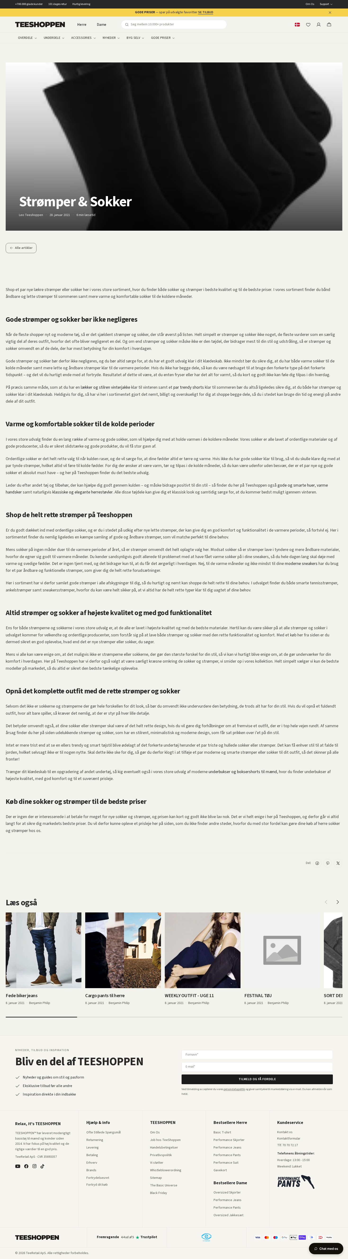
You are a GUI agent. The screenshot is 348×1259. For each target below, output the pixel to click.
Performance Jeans (227, 1148)
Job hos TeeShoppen (165, 1140)
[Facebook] (26, 1166)
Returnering (94, 1140)
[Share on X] (338, 863)
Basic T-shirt (222, 1133)
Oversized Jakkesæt (228, 1215)
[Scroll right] (337, 902)
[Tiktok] (42, 1166)
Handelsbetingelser (164, 1148)
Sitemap (156, 1178)
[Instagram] (34, 1166)
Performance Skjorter (229, 1140)
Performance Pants (227, 1155)
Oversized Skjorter (227, 1193)
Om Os (310, 4)
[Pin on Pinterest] (327, 863)
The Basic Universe (163, 1186)
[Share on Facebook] (317, 863)
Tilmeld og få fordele (257, 1079)
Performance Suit (226, 1163)
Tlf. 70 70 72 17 (287, 1145)
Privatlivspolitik (161, 1155)
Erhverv (91, 1162)
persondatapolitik (234, 1089)
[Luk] (330, 12)
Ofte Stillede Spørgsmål (103, 1133)
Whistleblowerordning (165, 1170)
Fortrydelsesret (97, 1178)
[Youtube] (17, 1166)
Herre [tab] (81, 24)
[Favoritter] (308, 24)
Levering (92, 1148)
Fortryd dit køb (97, 1185)
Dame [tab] (101, 24)
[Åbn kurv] (329, 24)
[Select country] (297, 24)
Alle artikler (23, 248)
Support (324, 4)
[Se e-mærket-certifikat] (206, 1237)
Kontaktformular (288, 1139)
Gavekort (220, 1170)
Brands (91, 1170)
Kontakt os (285, 1132)
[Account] (318, 24)
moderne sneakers (301, 564)
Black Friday (158, 1193)
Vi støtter (156, 1163)
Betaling (92, 1155)
